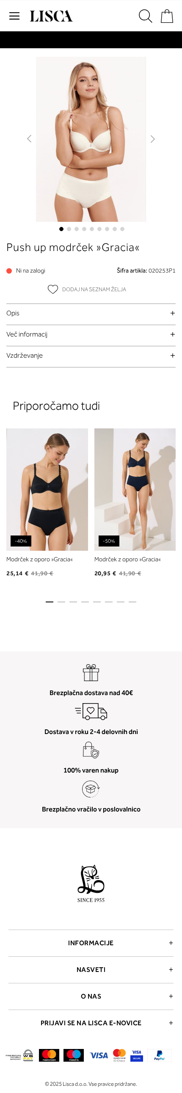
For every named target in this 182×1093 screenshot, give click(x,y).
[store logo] (50, 16)
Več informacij (26, 334)
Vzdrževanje (24, 355)
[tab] (91, 313)
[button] (30, 139)
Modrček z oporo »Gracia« (39, 559)
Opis (12, 313)
